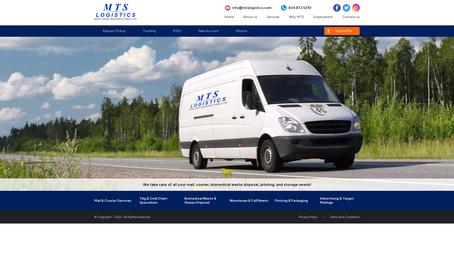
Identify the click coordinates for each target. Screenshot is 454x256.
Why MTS (296, 17)
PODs (177, 31)
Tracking (149, 31)
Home (229, 17)
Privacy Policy (308, 217)
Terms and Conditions (344, 217)
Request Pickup (114, 31)
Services (273, 17)
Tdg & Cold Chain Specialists (153, 201)
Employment (323, 17)
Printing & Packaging (291, 201)
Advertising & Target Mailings (337, 201)
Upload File (344, 31)
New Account (208, 31)
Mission (241, 31)
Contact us (351, 17)
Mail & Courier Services (112, 201)
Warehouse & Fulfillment (249, 201)
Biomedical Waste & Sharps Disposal (200, 201)
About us (250, 17)
